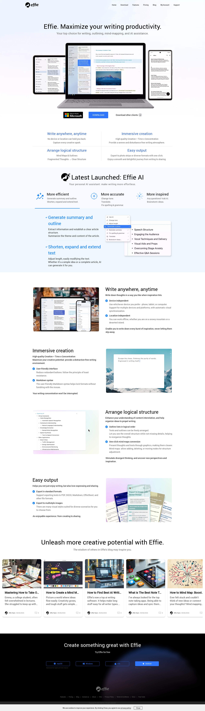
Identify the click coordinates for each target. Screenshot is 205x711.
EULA (133, 697)
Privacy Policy (109, 697)
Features (135, 5)
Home (114, 5)
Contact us (85, 697)
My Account (165, 5)
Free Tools (141, 697)
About (94, 697)
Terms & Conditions (123, 697)
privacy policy (126, 708)
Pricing (146, 5)
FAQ (100, 697)
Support (177, 5)
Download (124, 5)
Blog (154, 5)
